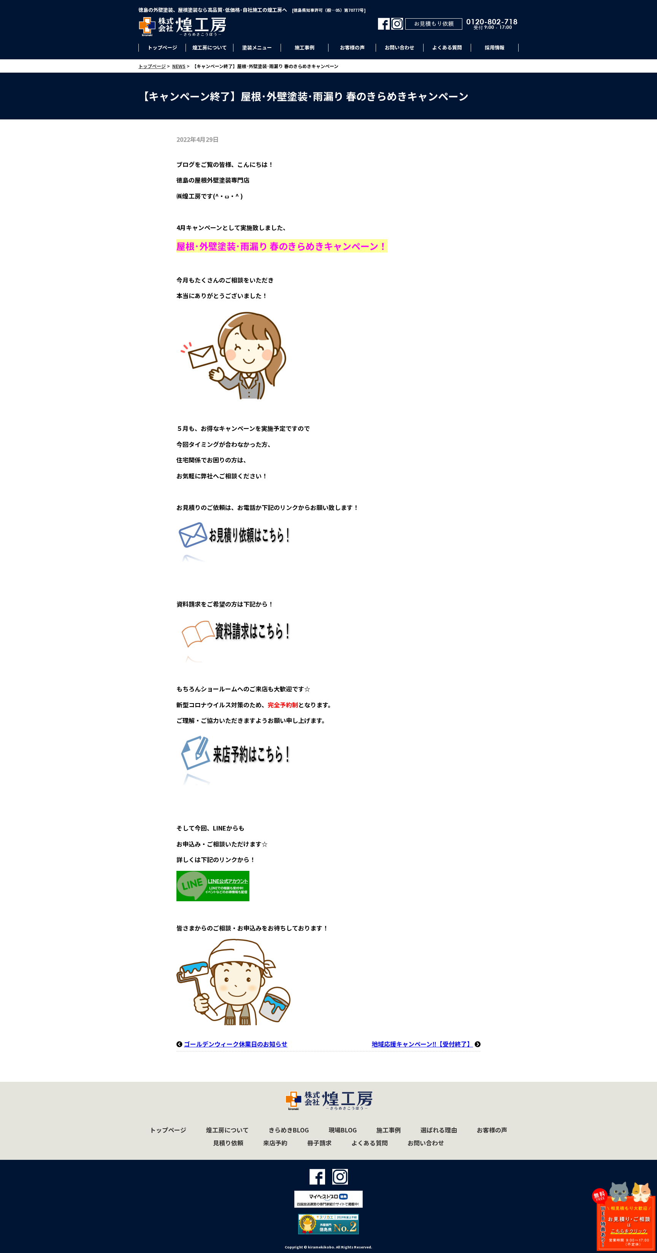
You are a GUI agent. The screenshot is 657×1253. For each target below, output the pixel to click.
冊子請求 (319, 1142)
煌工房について (209, 47)
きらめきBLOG (288, 1129)
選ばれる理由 (439, 1129)
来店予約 (275, 1142)
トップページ (162, 47)
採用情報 (495, 47)
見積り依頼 (228, 1142)
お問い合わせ (399, 47)
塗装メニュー (257, 47)
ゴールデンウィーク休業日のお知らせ (235, 1043)
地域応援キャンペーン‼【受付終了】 (422, 1043)
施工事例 (304, 47)
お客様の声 (352, 47)
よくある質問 (447, 47)
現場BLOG (342, 1129)
